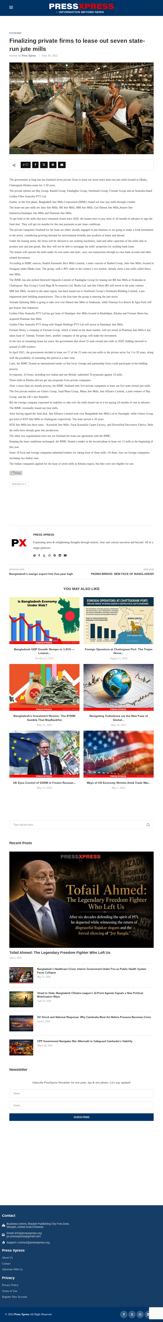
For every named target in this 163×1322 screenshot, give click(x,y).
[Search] (152, 8)
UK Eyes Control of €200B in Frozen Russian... (44, 782)
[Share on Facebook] (35, 165)
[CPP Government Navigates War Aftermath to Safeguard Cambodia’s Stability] (21, 1047)
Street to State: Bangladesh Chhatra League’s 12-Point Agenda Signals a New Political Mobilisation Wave (90, 995)
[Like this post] (26, 165)
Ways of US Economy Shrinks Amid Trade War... (118, 782)
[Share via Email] (62, 165)
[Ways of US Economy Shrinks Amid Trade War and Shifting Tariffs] (118, 754)
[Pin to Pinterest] (52, 165)
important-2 (19, 484)
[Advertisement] (81, 507)
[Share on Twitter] (44, 165)
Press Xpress (29, 55)
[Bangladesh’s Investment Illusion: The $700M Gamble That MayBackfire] (44, 687)
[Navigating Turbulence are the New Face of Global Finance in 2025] (118, 687)
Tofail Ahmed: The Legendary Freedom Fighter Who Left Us (59, 953)
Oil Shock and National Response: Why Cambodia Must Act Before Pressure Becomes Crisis (94, 1017)
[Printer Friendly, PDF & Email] (15, 473)
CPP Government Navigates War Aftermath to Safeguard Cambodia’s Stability (84, 1041)
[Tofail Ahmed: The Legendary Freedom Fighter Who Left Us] (81, 900)
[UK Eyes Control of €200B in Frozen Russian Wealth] (44, 754)
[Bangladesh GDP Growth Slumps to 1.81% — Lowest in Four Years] (44, 620)
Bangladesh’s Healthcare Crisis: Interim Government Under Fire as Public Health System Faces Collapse (91, 971)
